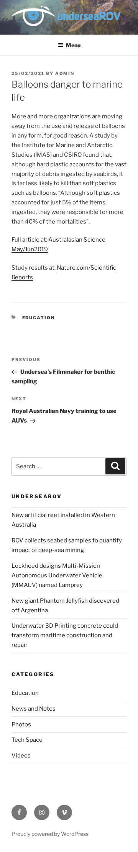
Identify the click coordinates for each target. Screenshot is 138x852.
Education (38, 317)
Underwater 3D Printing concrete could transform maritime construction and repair (65, 635)
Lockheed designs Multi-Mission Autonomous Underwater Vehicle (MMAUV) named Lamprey (57, 575)
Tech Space (27, 739)
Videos (21, 755)
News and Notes (34, 708)
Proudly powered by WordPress (50, 833)
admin (64, 73)
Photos (21, 724)
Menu (73, 45)
